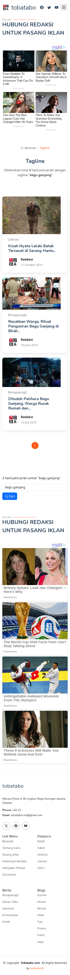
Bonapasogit (10, 895)
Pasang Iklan (10, 854)
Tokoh (41, 848)
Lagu (40, 941)
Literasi (42, 861)
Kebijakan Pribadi (13, 868)
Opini (41, 868)
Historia (42, 854)
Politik (6, 921)
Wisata (41, 908)
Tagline (44, 148)
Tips (40, 921)
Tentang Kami (11, 848)
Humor (41, 901)
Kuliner (42, 895)
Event (41, 935)
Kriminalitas (10, 915)
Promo (41, 928)
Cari (11, 496)
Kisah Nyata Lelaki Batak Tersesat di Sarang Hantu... (32, 248)
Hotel (40, 915)
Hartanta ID (37, 968)
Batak (41, 841)
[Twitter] (49, 7)
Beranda (30, 148)
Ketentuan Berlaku (14, 861)
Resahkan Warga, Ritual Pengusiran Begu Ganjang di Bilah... (33, 326)
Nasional (8, 908)
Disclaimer (9, 874)
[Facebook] (41, 7)
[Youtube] (56, 7)
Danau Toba (10, 901)
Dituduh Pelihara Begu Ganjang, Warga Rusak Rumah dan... (28, 403)
